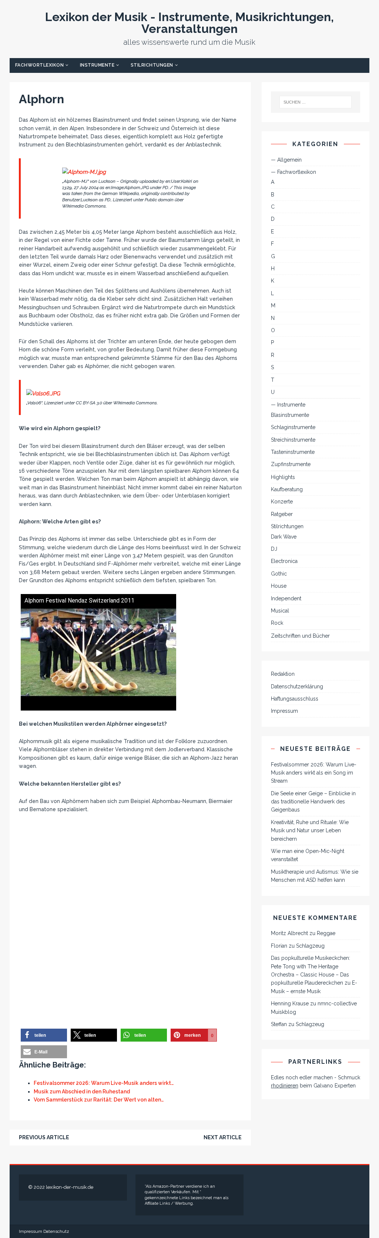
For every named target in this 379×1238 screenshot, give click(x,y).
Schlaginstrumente (293, 427)
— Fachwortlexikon (293, 172)
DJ (274, 549)
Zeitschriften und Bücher (300, 636)
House (278, 586)
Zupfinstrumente (291, 464)
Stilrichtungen (152, 65)
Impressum (284, 711)
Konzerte (282, 502)
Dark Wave (283, 537)
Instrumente (97, 65)
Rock (277, 623)
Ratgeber (282, 514)
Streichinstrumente (293, 440)
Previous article (44, 1137)
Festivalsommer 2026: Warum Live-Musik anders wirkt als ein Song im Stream (313, 773)
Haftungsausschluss (294, 699)
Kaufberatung (287, 489)
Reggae (326, 933)
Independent (286, 598)
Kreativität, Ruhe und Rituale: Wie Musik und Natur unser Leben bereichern (310, 830)
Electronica (284, 561)
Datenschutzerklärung (297, 686)
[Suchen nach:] (315, 102)
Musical (280, 611)
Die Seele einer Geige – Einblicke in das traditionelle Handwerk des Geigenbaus (313, 801)
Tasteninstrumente (293, 452)
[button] (44, 1035)
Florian (279, 946)
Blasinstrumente (290, 415)
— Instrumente (288, 405)
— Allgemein (286, 160)
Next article (223, 1137)
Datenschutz (56, 1231)
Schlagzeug (310, 946)
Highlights (283, 477)
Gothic (279, 574)
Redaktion (283, 674)
